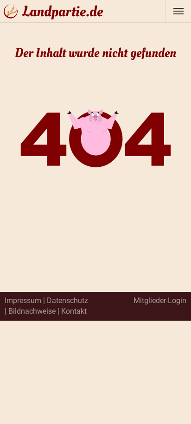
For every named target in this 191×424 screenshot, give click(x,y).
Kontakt (74, 311)
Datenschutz (67, 300)
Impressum (23, 300)
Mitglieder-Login (160, 300)
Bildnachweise (32, 311)
